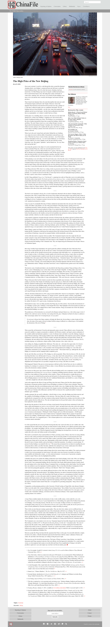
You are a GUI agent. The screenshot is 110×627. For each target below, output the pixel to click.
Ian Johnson (72, 94)
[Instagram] (55, 624)
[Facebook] (48, 624)
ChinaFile (23, 5)
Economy (20, 603)
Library (65, 6)
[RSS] (66, 624)
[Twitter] (51, 624)
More (69, 107)
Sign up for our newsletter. (55, 610)
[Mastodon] (62, 624)
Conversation (57, 6)
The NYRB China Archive (16, 11)
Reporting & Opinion (46, 6)
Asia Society (96, 624)
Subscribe (71, 89)
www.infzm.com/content (59, 588)
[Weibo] (59, 624)
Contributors (86, 6)
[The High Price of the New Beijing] (55, 44)
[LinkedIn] (44, 624)
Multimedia (72, 6)
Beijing (21, 605)
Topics (79, 6)
